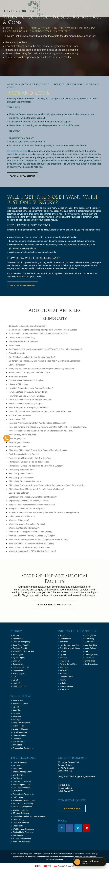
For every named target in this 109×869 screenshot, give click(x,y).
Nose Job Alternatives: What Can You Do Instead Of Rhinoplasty (37, 423)
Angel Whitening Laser (22, 772)
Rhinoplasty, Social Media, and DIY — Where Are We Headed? (36, 489)
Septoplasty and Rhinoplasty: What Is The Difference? (32, 497)
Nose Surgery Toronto (18, 446)
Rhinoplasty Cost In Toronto (21, 473)
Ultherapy (17, 739)
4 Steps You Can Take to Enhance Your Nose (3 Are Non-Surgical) (38, 333)
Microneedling (18, 726)
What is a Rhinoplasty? (19, 520)
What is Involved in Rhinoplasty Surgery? (27, 524)
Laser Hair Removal (21, 822)
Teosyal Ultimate (66, 686)
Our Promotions (91, 664)
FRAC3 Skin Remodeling (23, 803)
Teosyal (63, 680)
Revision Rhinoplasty (21, 642)
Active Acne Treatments (22, 807)
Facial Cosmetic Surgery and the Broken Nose (29, 372)
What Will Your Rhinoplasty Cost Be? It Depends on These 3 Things (39, 539)
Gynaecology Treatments (23, 748)
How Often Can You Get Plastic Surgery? (27, 396)
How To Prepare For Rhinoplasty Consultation (29, 407)
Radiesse (63, 658)
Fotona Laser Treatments (23, 794)
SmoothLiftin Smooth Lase (23, 800)
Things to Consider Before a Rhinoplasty (26, 508)
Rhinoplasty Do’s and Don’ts (21, 477)
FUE (15, 677)
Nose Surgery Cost (17, 438)
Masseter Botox (66, 677)
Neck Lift (16, 683)
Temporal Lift (18, 664)
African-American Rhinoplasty (22, 337)
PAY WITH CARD (72, 809)
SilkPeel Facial (19, 742)
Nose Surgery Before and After (22, 435)
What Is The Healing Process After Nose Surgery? (31, 532)
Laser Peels (18, 826)
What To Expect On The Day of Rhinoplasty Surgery (31, 536)
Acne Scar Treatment (21, 723)
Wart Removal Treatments (23, 829)
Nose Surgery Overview (19, 442)
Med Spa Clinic (91, 645)
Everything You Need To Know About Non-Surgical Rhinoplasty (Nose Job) (41, 368)
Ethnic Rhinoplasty (17, 365)
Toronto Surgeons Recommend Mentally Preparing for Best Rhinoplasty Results (44, 512)
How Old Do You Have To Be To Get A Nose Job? (30, 400)
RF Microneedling (20, 732)
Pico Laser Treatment (22, 788)
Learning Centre (91, 654)
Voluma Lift (64, 689)
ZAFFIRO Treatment (21, 842)
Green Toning (18, 819)
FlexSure (16, 713)
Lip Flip (16, 707)
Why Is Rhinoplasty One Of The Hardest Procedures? (32, 551)
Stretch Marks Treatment (23, 832)
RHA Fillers (64, 661)
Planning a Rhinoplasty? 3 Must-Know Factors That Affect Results (38, 450)
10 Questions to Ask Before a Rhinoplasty (27, 326)
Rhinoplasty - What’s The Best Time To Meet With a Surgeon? (36, 466)
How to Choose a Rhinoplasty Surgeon (26, 403)
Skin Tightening (19, 775)
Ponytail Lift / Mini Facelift (23, 651)
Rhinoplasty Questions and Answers (25, 481)
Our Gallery (89, 639)
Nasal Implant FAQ (17, 419)
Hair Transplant (19, 673)
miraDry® (17, 719)
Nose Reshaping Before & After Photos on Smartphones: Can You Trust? (41, 431)
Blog (86, 651)
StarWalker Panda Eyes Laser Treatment (29, 816)
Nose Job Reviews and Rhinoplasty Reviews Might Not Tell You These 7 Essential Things (48, 427)
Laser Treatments (20, 762)
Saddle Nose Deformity (19, 493)
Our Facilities (90, 642)
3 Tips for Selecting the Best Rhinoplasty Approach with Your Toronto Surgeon (43, 330)
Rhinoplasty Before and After (21, 469)
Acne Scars (17, 769)
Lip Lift (15, 680)
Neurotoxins (18, 700)
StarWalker (17, 791)
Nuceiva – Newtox (20, 703)
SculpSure (17, 710)
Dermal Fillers (65, 639)
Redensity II (65, 673)
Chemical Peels (19, 735)
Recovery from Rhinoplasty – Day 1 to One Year (30, 458)
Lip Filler (63, 651)
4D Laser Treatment (21, 813)
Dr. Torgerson (90, 635)
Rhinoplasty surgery (17, 151)
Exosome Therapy (20, 729)
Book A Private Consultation (54, 604)
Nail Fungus (18, 835)
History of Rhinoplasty (18, 384)
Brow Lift (16, 661)
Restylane (64, 667)
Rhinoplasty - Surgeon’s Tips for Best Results (29, 462)
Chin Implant (18, 670)
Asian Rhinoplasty (17, 353)
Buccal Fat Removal (21, 667)
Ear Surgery (18, 654)
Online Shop (90, 661)
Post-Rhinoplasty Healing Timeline (24, 454)
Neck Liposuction (20, 686)
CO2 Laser (17, 778)
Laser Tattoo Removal (22, 781)
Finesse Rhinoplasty (18, 376)
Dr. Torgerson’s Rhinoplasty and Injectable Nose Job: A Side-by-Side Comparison (44, 361)
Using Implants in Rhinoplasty (22, 516)
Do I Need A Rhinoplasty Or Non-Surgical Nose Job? (32, 357)
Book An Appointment (22, 176)
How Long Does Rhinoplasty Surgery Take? (28, 392)
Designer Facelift (20, 648)
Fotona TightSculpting (22, 838)
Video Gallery (90, 648)
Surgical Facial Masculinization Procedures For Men (32, 505)
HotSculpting (18, 797)
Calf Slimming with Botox (70, 648)
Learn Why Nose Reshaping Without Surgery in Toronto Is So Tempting (40, 411)
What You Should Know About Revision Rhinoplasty (31, 543)
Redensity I (64, 670)
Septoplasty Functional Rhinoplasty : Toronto (28, 501)
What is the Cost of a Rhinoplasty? (24, 528)
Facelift (16, 635)
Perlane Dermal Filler (68, 664)
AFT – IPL (17, 765)
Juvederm (64, 642)
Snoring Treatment (20, 810)
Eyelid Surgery (19, 658)
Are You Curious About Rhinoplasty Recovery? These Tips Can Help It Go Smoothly (46, 349)
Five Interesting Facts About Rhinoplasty (26, 380)
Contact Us (89, 658)
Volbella (63, 683)
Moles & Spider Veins (22, 784)
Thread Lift (17, 745)
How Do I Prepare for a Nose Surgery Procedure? (31, 388)
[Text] (6, 438)
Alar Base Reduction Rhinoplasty (23, 341)
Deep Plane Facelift (21, 645)
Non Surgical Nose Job (69, 645)
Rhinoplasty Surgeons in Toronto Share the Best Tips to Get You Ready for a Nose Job (47, 485)
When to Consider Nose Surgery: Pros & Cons (29, 547)
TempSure (17, 716)
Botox (62, 635)
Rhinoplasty (18, 639)
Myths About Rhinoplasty (20, 415)
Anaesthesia (14, 345)
